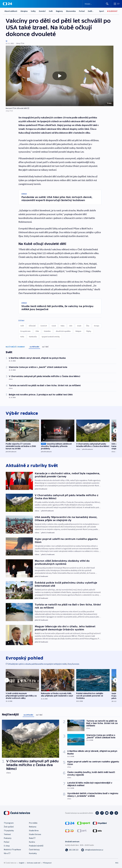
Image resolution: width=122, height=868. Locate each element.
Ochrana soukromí (33, 863)
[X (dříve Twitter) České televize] (111, 813)
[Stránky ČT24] (69, 823)
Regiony (59, 11)
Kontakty (33, 853)
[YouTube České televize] (107, 813)
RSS (116, 863)
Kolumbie (47, 331)
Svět (51, 11)
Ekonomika (71, 11)
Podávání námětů (36, 845)
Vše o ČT (7, 853)
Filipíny (88, 331)
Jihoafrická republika (63, 331)
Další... (90, 11)
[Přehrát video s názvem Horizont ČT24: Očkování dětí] (59, 76)
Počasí (82, 11)
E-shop (7, 845)
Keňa (22, 337)
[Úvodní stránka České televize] (17, 813)
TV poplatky (9, 830)
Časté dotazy (34, 849)
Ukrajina (24, 11)
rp (6, 41)
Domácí (42, 11)
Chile (37, 331)
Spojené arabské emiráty (51, 337)
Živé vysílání (9, 826)
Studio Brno (34, 830)
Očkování (32, 326)
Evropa (96, 326)
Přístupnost (47, 863)
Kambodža (33, 337)
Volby (33, 11)
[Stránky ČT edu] (97, 830)
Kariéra (32, 842)
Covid (54, 326)
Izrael (79, 326)
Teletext (7, 834)
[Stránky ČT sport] (83, 823)
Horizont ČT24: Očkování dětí (16, 108)
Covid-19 (44, 326)
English (21, 863)
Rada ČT (32, 838)
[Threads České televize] (116, 813)
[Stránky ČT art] (81, 830)
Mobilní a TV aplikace (12, 849)
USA (70, 326)
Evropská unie (25, 331)
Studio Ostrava (35, 834)
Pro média (33, 823)
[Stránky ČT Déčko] (69, 830)
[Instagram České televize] (97, 813)
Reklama (32, 826)
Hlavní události (11, 11)
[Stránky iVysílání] (100, 823)
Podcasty (7, 838)
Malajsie (78, 331)
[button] (59, 76)
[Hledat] (107, 4)
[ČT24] (7, 3)
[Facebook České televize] (102, 813)
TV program (9, 823)
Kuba (62, 326)
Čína (87, 326)
